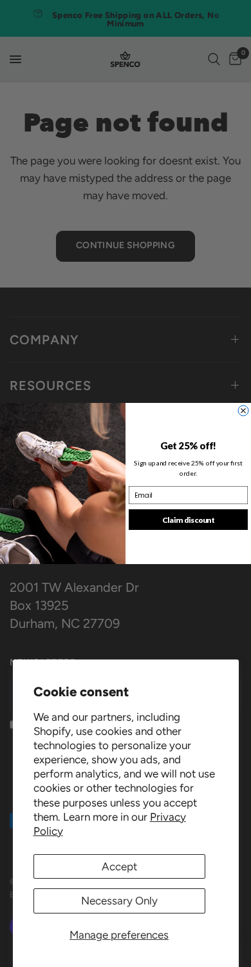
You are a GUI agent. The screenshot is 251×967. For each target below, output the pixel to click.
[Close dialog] (243, 410)
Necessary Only (119, 900)
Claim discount (188, 519)
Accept (119, 866)
